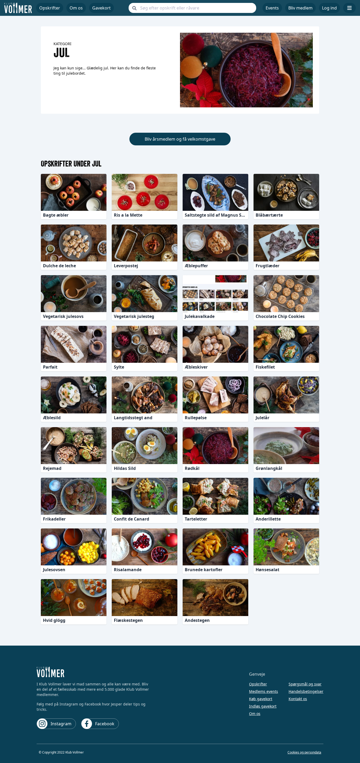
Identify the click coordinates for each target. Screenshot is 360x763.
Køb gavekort (260, 698)
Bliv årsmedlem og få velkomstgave (180, 139)
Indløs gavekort (262, 706)
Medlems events (263, 691)
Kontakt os (298, 698)
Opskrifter (258, 683)
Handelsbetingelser (306, 691)
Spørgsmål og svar (305, 683)
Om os (76, 8)
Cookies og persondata (304, 752)
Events (272, 8)
